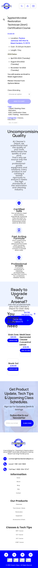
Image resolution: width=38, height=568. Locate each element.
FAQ (18, 489)
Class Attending (14, 90)
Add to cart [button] (26, 350)
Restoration (24, 114)
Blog (18, 485)
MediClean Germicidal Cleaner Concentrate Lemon (26, 339)
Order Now (13, 340)
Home (18, 477)
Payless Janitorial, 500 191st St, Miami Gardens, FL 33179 (20, 40)
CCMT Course (19, 542)
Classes (20, 118)
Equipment (19, 515)
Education (12, 110)
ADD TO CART (19, 101)
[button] (4, 20)
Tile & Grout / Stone (19, 508)
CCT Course (19, 534)
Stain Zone (13, 334)
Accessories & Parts (19, 519)
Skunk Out (13, 363)
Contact (18, 493)
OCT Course (19, 538)
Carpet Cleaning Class (17, 108)
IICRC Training (13, 114)
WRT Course (19, 531)
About (18, 481)
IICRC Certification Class (17, 112)
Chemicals (19, 504)
